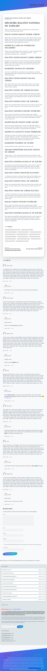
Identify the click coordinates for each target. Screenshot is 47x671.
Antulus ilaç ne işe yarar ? (7, 569)
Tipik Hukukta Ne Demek (6, 633)
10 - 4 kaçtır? (5, 547)
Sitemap (38, 560)
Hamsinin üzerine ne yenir (35, 238)
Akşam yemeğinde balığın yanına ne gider (13, 229)
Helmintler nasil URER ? (6, 599)
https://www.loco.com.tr (5, 560)
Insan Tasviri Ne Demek (6, 637)
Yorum (4, 514)
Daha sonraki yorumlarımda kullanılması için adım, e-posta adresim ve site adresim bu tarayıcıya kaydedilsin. (22, 544)
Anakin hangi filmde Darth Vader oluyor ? (9, 589)
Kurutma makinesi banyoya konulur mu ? (9, 586)
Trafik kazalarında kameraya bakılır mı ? (9, 576)
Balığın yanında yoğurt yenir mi (34, 234)
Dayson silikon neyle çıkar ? (7, 592)
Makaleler (10, 226)
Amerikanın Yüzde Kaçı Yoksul (7, 640)
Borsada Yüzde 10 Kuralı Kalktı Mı (34, 248)
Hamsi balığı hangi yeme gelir (35, 236)
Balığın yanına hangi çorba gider (27, 229)
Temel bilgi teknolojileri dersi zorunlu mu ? (9, 596)
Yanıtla (10, 281)
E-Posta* (4, 533)
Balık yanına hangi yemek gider (11, 236)
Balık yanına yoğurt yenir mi (23, 236)
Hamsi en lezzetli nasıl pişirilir (11, 238)
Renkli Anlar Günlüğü (37, 5)
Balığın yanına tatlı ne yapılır (10, 234)
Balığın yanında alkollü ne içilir (22, 234)
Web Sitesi (4, 538)
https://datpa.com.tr (30, 560)
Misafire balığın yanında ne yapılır (22, 241)
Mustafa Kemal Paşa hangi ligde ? (8, 579)
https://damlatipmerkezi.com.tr (19, 560)
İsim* (4, 527)
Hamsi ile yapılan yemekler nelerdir (23, 238)
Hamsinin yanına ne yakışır (10, 241)
